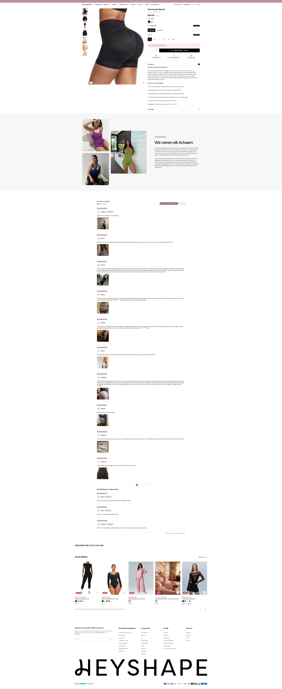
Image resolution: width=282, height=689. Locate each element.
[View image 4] (85, 33)
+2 (84, 601)
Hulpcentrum (122, 638)
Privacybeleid (167, 646)
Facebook (188, 635)
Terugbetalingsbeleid (169, 640)
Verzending (121, 651)
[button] (103, 223)
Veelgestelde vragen (123, 640)
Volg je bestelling (123, 643)
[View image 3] (85, 26)
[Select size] (97, 592)
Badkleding (143, 651)
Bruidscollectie (144, 640)
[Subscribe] (110, 639)
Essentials (143, 653)
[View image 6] (85, 47)
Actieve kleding (144, 643)
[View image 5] (85, 40)
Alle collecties (144, 632)
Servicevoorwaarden (168, 643)
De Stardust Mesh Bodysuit (189, 599)
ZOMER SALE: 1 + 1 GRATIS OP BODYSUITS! (141, 1)
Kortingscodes (122, 646)
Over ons (166, 632)
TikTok (187, 638)
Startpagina (98, 4)
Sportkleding (123, 4)
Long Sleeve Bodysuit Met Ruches (110, 599)
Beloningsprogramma (124, 648)
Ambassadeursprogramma (125, 632)
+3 (191, 601)
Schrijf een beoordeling (168, 203)
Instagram (188, 632)
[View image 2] (85, 18)
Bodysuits (106, 4)
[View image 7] (85, 54)
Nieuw (147, 4)
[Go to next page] (148, 485)
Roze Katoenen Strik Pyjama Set (137, 599)
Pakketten (143, 648)
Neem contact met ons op (170, 648)
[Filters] (180, 203)
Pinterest (188, 640)
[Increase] (156, 50)
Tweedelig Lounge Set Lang (82, 599)
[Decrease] (150, 50)
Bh (141, 638)
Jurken (114, 4)
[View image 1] (85, 11)
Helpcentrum (154, 4)
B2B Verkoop (166, 638)
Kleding (133, 4)
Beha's (140, 4)
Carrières (166, 635)
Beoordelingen (122, 635)
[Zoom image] (143, 82)
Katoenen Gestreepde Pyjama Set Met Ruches (167, 599)
